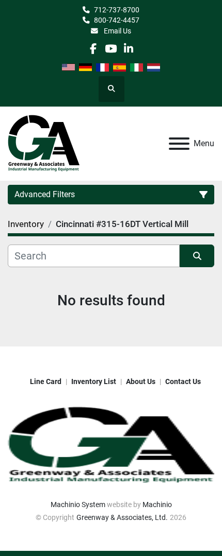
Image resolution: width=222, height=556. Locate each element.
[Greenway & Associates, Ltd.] (111, 445)
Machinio (157, 504)
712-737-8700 (116, 10)
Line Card (45, 381)
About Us (140, 381)
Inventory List (93, 381)
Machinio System (78, 504)
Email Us (116, 31)
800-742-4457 (116, 20)
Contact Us (183, 381)
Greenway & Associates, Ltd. (122, 517)
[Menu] (179, 143)
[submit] (197, 256)
